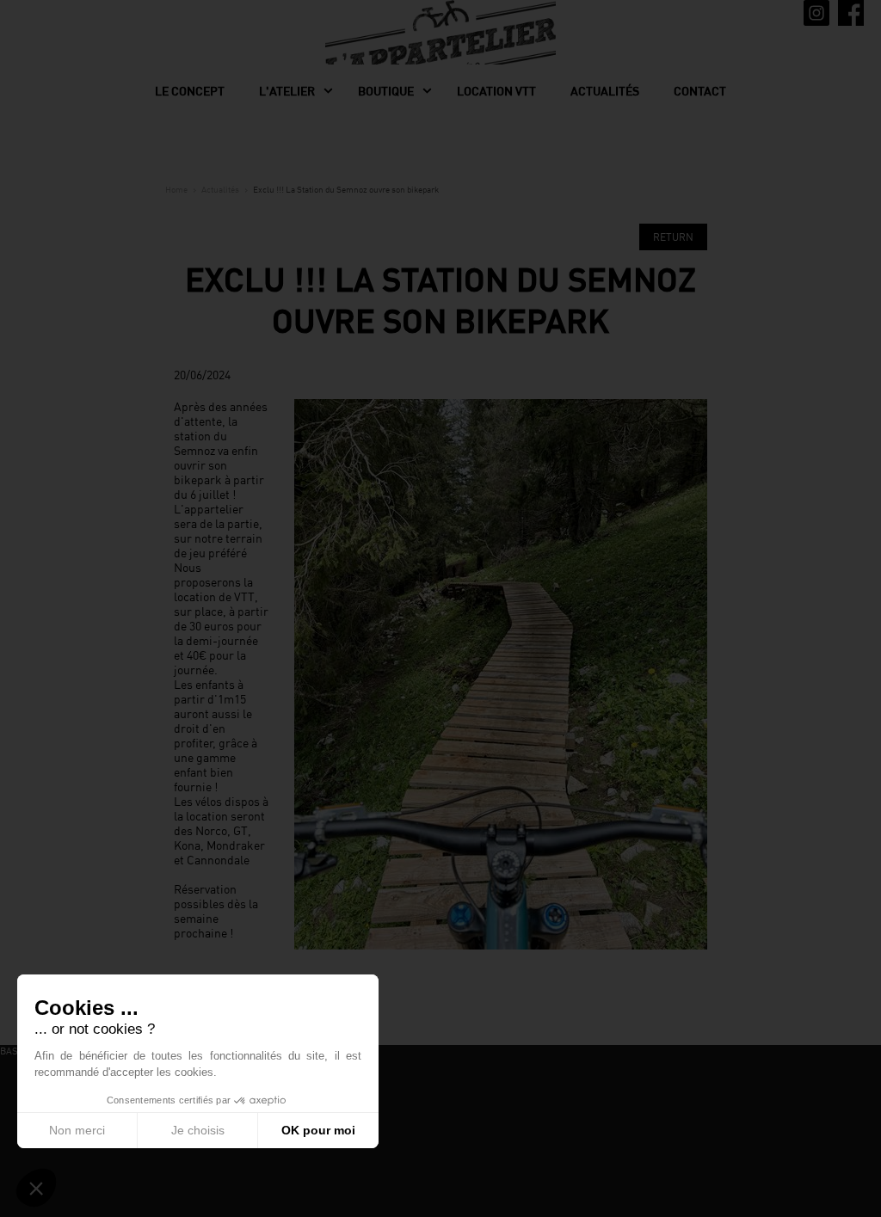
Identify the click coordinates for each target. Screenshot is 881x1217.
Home (176, 189)
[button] (36, 1187)
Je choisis (198, 1130)
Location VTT (496, 91)
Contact (700, 91)
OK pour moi (318, 1130)
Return (673, 236)
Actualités (604, 91)
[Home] (440, 47)
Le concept (190, 91)
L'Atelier (287, 91)
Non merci (77, 1130)
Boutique (386, 91)
